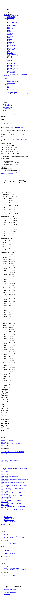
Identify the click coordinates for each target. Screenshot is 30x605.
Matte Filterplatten (12, 54)
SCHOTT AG (8, 534)
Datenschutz (7, 528)
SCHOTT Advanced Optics (11, 536)
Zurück (2, 512)
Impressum (7, 594)
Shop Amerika (11, 83)
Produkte (6, 104)
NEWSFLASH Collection (11, 543)
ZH (8, 89)
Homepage (7, 102)
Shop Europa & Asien (13, 15)
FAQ (5, 527)
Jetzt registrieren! (23, 93)
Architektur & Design (9, 521)
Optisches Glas (11, 16)
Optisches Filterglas (9, 518)
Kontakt (6, 18)
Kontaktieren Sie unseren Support (9, 172)
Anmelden (3, 167)
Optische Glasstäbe (12, 50)
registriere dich (21, 127)
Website (2, 136)
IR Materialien (11, 72)
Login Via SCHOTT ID (10, 92)
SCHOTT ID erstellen (6, 169)
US (8, 86)
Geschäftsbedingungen (10, 592)
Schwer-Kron (7, 108)
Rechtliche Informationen (10, 589)
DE (8, 87)
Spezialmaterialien (9, 520)
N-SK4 (6, 110)
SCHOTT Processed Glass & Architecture (15, 537)
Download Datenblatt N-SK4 (8, 173)
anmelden (11, 127)
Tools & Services (5, 524)
